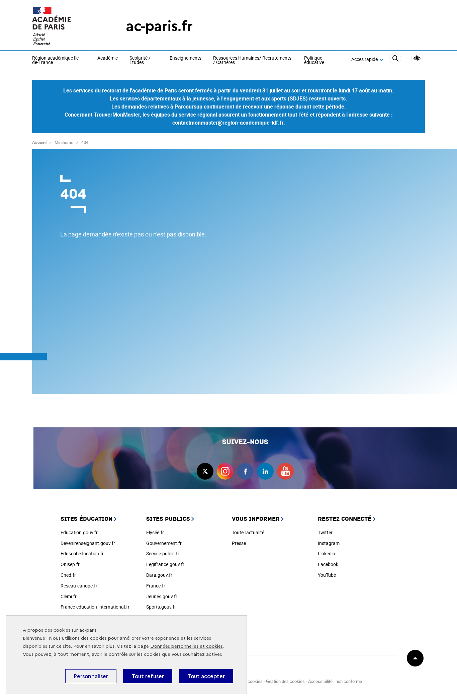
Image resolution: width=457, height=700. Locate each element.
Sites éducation (86, 519)
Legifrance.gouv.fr (165, 564)
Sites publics (168, 519)
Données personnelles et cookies (186, 646)
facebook (245, 471)
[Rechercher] (395, 59)
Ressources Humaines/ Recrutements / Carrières (252, 60)
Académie (107, 58)
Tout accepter (206, 676)
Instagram (329, 543)
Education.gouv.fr (79, 532)
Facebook (328, 564)
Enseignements (185, 58)
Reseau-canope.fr (79, 585)
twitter (205, 471)
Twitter (325, 532)
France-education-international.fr (95, 607)
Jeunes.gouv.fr (161, 596)
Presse (239, 543)
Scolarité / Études (140, 60)
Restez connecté (344, 519)
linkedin (265, 471)
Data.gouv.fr (159, 575)
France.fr (155, 585)
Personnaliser (91, 676)
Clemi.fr (69, 596)
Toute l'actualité (248, 532)
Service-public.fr (162, 553)
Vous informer (256, 519)
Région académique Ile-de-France (56, 60)
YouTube (327, 575)
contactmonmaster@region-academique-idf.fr (227, 122)
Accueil (39, 142)
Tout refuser (147, 676)
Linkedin (326, 553)
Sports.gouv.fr (161, 607)
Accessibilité (417, 58)
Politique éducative (314, 60)
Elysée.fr (155, 532)
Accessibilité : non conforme (335, 681)
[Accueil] (65, 26)
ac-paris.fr (159, 26)
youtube (285, 471)
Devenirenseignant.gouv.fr (88, 543)
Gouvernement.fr (164, 543)
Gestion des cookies (285, 681)
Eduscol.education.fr (82, 553)
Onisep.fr (70, 564)
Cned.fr (68, 575)
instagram (225, 471)
